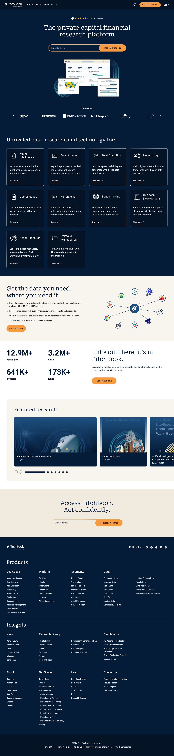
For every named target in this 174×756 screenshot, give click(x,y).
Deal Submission (111, 690)
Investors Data (110, 582)
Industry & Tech (13, 652)
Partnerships (12, 683)
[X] (151, 547)
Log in (166, 5)
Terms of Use (48, 747)
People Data (141, 582)
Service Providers (78, 605)
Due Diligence (12, 593)
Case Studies (12, 694)
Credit (9, 648)
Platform (44, 571)
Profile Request (110, 686)
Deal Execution (13, 586)
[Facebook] (156, 547)
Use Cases (13, 571)
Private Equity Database (146, 590)
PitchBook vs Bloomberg (50, 702)
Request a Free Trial (47, 686)
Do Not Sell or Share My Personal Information (93, 747)
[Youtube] (161, 547)
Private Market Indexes (113, 645)
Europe (42, 656)
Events (9, 686)
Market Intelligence (14, 578)
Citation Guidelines (79, 652)
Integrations (44, 586)
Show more (15, 181)
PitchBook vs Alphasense (50, 698)
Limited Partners (78, 586)
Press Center (12, 690)
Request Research (111, 683)
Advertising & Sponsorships (115, 679)
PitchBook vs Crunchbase (51, 709)
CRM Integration (45, 593)
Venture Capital (77, 582)
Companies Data (111, 578)
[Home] (13, 4)
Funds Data (108, 590)
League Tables (110, 659)
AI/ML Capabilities (46, 601)
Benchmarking (13, 601)
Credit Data (108, 593)
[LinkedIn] (147, 547)
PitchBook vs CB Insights (50, 705)
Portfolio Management (16, 612)
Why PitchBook (45, 690)
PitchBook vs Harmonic (50, 713)
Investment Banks (78, 590)
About (10, 672)
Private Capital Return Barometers (113, 649)
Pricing (42, 724)
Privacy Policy (64, 747)
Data (107, 571)
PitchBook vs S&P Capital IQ (52, 721)
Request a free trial (150, 5)
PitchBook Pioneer (79, 679)
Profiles (42, 683)
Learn (74, 672)
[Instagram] (165, 547)
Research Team (77, 645)
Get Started (46, 672)
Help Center (76, 683)
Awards (10, 702)
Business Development (16, 605)
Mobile (42, 582)
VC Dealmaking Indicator (114, 641)
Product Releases (78, 698)
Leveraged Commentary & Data (84, 641)
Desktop (42, 578)
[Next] (21, 472)
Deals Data (108, 586)
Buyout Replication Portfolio (115, 655)
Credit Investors (77, 593)
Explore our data (16, 328)
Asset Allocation (13, 609)
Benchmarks (44, 652)
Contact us (110, 672)
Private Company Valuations (148, 593)
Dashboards (111, 634)
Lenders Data (109, 601)
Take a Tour (44, 679)
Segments (77, 571)
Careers (10, 705)
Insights (49, 5)
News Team (11, 660)
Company (11, 679)
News (10, 634)
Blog (73, 694)
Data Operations (143, 586)
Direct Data (43, 590)
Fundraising (11, 597)
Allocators (11, 656)
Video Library (76, 690)
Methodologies (77, 648)
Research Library (49, 634)
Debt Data (108, 597)
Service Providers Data (113, 605)
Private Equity (77, 578)
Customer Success (14, 698)
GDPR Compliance (123, 747)
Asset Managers (78, 601)
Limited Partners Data (145, 578)
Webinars (75, 686)
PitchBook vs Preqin (48, 717)
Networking (11, 590)
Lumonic (42, 597)
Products (33, 5)
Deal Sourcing (12, 582)
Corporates (75, 597)
